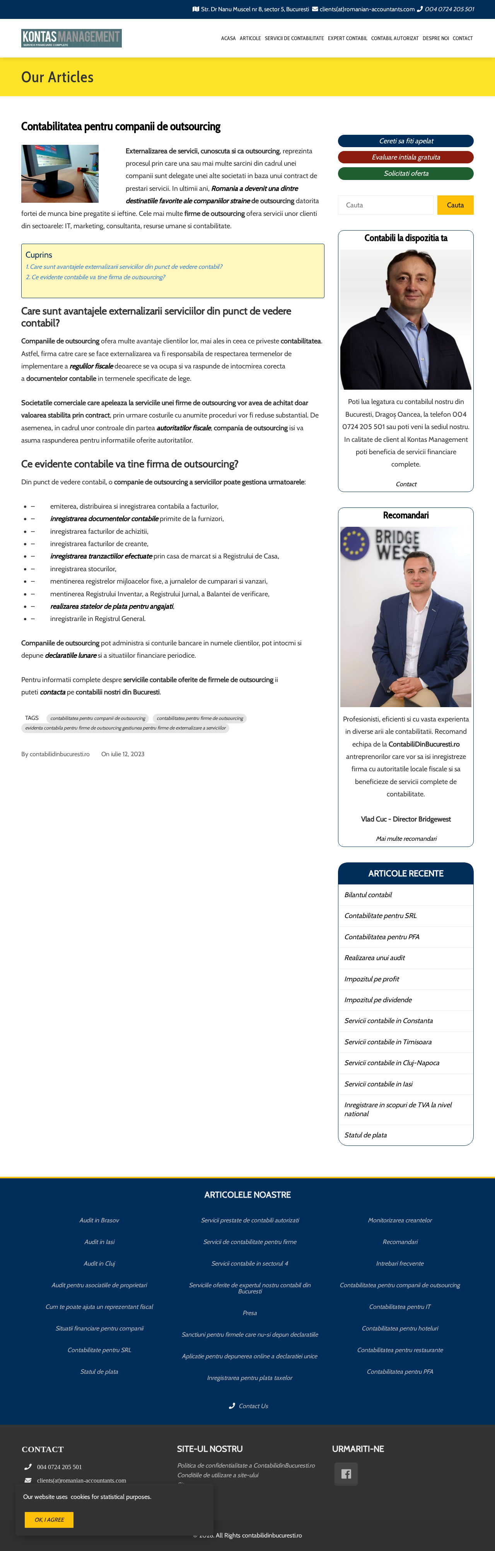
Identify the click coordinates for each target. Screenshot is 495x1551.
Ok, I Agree (49, 1519)
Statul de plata (365, 1135)
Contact (463, 38)
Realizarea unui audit (374, 958)
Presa (249, 1313)
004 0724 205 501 (449, 9)
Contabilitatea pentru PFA (381, 937)
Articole (250, 38)
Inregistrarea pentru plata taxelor (249, 1377)
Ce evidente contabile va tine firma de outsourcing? (98, 277)
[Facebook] (346, 1474)
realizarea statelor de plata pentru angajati (111, 606)
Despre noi (436, 38)
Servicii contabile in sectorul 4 (249, 1263)
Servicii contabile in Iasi (378, 1084)
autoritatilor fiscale (184, 428)
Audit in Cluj (99, 1263)
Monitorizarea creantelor (400, 1220)
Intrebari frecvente (399, 1263)
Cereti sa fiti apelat (406, 141)
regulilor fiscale (91, 366)
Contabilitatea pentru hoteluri (400, 1328)
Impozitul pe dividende (377, 1000)
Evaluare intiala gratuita (406, 157)
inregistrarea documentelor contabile (104, 518)
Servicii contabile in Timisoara (388, 1042)
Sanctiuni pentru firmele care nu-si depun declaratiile (249, 1334)
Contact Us (252, 1406)
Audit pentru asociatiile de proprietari (99, 1285)
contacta (52, 692)
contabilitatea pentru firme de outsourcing (200, 718)
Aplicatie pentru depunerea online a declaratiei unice (249, 1356)
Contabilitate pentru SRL (380, 915)
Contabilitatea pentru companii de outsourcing (400, 1285)
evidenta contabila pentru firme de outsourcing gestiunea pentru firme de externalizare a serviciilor (125, 728)
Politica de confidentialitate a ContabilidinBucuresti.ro (246, 1465)
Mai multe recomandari (406, 838)
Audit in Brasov (99, 1220)
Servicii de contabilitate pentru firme (249, 1242)
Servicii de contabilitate (294, 38)
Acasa (228, 38)
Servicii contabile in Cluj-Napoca (391, 1063)
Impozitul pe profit (371, 979)
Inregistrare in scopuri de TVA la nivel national (397, 1109)
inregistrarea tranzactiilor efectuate (101, 556)
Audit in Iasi (99, 1242)
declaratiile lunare (70, 655)
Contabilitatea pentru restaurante (400, 1350)
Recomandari (399, 1242)
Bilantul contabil (367, 895)
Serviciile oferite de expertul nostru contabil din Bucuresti (250, 1288)
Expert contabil (347, 38)
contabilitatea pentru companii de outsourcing (97, 718)
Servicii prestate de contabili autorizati (250, 1220)
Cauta (455, 205)
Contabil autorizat (395, 38)
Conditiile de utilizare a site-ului (217, 1475)
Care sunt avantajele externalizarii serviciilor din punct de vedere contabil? (126, 266)
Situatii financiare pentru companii (99, 1328)
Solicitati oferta (406, 173)
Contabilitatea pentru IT (399, 1306)
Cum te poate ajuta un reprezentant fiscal (99, 1306)
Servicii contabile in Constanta (388, 1020)
